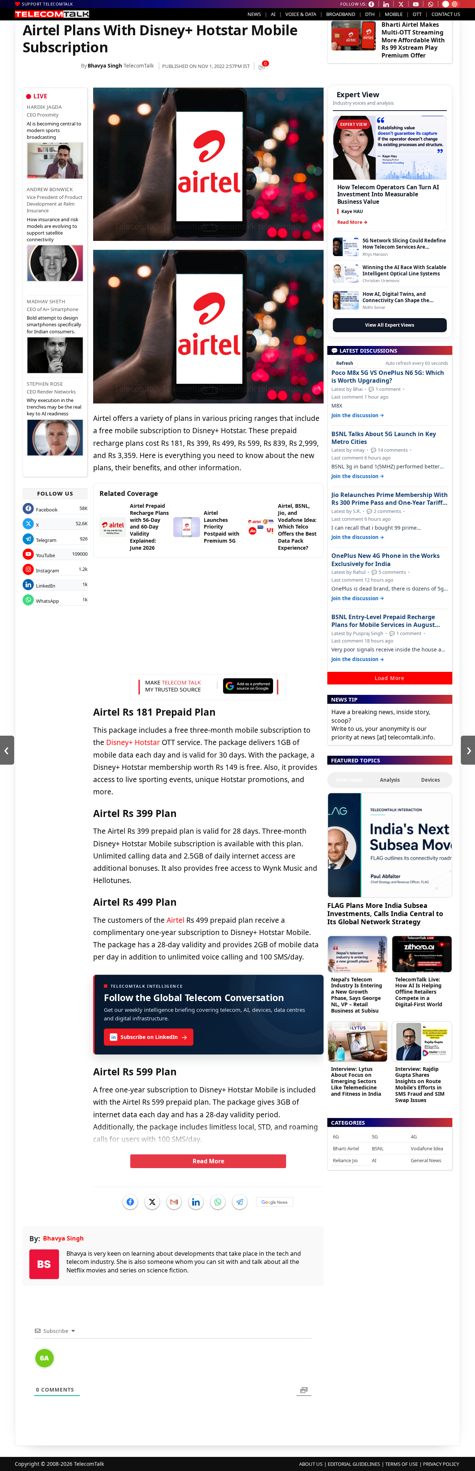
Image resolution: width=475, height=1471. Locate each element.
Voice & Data (300, 14)
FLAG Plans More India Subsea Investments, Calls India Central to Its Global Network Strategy (385, 913)
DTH (370, 14)
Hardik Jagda (44, 107)
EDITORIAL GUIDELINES (354, 1464)
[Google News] (274, 1202)
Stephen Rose (45, 383)
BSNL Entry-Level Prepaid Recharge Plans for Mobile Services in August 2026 (383, 621)
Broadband (340, 14)
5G (375, 1136)
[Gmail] (174, 1201)
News (254, 14)
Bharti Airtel (346, 1148)
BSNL (378, 1148)
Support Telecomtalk (47, 4)
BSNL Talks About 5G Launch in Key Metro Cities (383, 438)
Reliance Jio (345, 1160)
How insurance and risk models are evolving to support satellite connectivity (52, 229)
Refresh (344, 363)
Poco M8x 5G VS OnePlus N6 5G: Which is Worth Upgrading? (387, 377)
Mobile (394, 14)
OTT (417, 14)
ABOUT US (310, 1464)
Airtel (175, 920)
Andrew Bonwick (50, 189)
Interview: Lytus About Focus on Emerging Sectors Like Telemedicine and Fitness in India (356, 1081)
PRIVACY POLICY (441, 1464)
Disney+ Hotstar (133, 742)
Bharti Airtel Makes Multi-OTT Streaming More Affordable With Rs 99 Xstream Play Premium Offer (413, 39)
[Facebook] (130, 1201)
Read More (208, 1161)
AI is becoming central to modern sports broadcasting (54, 130)
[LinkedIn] (196, 1201)
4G (414, 1136)
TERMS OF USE (401, 1464)
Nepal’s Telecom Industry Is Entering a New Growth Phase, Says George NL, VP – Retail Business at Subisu (356, 995)
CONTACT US (446, 14)
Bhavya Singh (105, 65)
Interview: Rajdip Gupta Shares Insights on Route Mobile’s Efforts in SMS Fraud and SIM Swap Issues (420, 1084)
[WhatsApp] (217, 1201)
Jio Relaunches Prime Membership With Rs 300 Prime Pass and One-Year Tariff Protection (389, 499)
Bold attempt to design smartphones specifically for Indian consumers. (54, 324)
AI (273, 14)
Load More (389, 677)
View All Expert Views (389, 325)
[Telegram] (239, 1201)
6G (336, 1136)
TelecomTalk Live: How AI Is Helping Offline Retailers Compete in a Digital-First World (418, 992)
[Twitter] (152, 1201)
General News (426, 1160)
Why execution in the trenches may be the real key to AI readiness (54, 407)
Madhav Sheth (46, 301)
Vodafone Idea (427, 1148)
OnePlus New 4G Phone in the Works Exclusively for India (385, 560)
